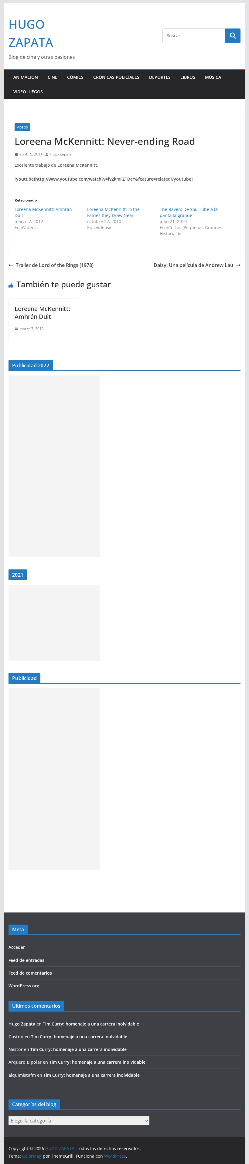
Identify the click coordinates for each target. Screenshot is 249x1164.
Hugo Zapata (61, 154)
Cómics (75, 77)
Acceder (17, 947)
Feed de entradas (26, 960)
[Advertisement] (54, 466)
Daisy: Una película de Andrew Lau (193, 265)
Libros (187, 77)
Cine (52, 77)
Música (213, 77)
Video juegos (28, 92)
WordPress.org (24, 986)
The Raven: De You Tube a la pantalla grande (189, 212)
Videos (22, 127)
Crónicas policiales (116, 77)
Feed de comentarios (30, 973)
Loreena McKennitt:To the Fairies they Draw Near (113, 212)
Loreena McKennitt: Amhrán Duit (42, 313)
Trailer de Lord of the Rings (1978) (55, 265)
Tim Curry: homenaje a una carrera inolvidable (91, 1024)
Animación (25, 77)
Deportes (160, 77)
